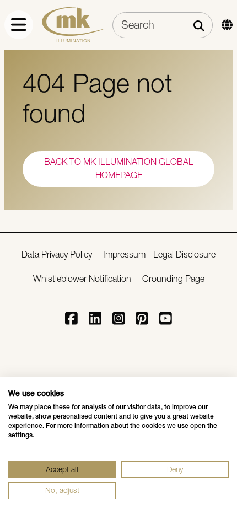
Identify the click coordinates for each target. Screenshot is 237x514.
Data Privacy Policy (56, 254)
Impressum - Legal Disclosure (159, 254)
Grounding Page (173, 279)
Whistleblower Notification (82, 279)
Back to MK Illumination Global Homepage (118, 168)
